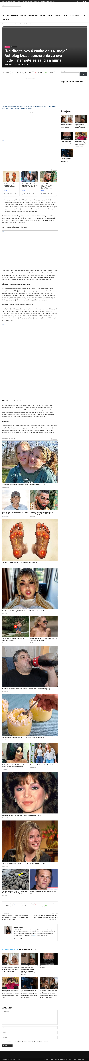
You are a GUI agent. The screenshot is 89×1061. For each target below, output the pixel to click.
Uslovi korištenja (45, 1)
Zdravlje (6, 19)
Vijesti (22, 15)
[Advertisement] (29, 91)
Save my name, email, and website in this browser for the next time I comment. (26, 1041)
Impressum (52, 1)
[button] (85, 15)
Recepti (42, 15)
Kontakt (25, 1)
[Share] (18, 938)
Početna (19, 1)
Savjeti (50, 15)
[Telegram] (21, 938)
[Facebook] (74, 1)
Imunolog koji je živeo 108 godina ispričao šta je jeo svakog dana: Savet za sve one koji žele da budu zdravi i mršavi (15, 917)
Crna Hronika (33, 15)
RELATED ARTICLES (10, 949)
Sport (66, 15)
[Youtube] (85, 1)
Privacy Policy (36, 1)
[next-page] (6, 1001)
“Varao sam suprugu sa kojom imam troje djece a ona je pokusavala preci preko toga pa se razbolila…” (45, 917)
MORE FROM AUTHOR (27, 949)
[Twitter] (77, 1)
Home (3, 23)
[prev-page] (3, 1001)
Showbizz (58, 15)
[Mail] (15, 938)
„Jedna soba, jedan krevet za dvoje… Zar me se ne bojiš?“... (66, 160)
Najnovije (14, 15)
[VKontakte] (83, 1)
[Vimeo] (80, 1)
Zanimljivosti (74, 15)
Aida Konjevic (9, 64)
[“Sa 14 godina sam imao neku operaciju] (49, 959)
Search (63, 71)
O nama (30, 1)
